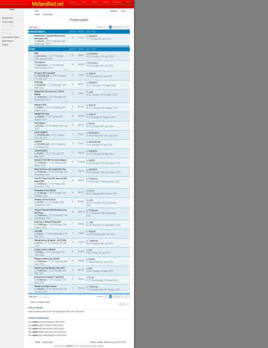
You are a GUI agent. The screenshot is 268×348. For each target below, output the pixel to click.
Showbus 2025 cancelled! (44, 73)
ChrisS (40, 233)
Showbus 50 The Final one (45, 199)
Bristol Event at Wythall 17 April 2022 (49, 277)
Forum (128, 2)
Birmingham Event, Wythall (45, 190)
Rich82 (40, 125)
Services (117, 2)
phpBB (68, 346)
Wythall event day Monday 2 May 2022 (49, 268)
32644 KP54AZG (40, 151)
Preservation (79, 20)
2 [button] (113, 27)
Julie (91, 92)
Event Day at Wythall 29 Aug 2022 (47, 222)
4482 (36, 53)
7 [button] (125, 27)
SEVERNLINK (43, 75)
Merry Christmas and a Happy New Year (50, 169)
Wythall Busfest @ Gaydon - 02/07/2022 (50, 240)
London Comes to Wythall (44, 249)
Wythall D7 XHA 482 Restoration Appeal (50, 160)
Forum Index (7, 22)
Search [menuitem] (5, 44)
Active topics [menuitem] (8, 41)
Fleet (84, 2)
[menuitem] (35, 11)
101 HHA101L (40, 62)
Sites (95, 2)
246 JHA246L (39, 123)
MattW (92, 160)
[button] (105, 27)
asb (90, 250)
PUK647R (38, 141)
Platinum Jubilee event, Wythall (46, 258)
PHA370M (38, 82)
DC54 (91, 190)
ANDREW (93, 36)
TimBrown (41, 97)
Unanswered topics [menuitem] (10, 37)
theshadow (42, 65)
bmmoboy (41, 56)
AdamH (40, 41)
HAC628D (38, 231)
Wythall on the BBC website (45, 286)
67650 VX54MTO (41, 132)
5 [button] (121, 27)
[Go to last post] (99, 36)
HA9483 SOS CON (41, 114)
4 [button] (118, 27)
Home (72, 2)
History (106, 2)
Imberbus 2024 (40, 104)
